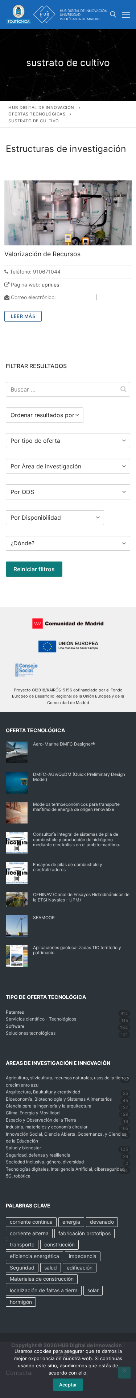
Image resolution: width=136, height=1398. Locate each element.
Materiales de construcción (42, 1279)
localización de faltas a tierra (44, 1290)
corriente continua (31, 1222)
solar (93, 1290)
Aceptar (68, 1385)
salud (50, 1267)
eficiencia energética (34, 1256)
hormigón (21, 1302)
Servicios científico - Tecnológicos (41, 1019)
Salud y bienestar (23, 1147)
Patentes (15, 1012)
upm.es (50, 284)
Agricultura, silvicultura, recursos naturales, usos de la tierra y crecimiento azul (67, 1081)
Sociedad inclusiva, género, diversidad (45, 1162)
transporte (22, 1244)
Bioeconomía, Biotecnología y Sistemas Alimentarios (59, 1099)
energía (71, 1222)
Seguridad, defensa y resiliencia (38, 1155)
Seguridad (22, 1267)
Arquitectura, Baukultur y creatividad (43, 1092)
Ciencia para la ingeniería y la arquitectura (48, 1106)
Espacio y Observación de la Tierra (41, 1120)
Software (15, 1026)
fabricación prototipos (84, 1233)
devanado (102, 1222)
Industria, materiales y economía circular (46, 1127)
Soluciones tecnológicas (30, 1033)
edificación (79, 1267)
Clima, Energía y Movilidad (32, 1112)
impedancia (82, 1256)
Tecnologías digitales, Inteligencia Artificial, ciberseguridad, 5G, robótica (65, 1172)
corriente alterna (29, 1233)
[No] (124, 1373)
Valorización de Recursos (42, 254)
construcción (59, 1244)
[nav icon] (126, 14)
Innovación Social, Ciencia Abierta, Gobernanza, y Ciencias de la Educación (66, 1137)
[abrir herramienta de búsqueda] (113, 14)
